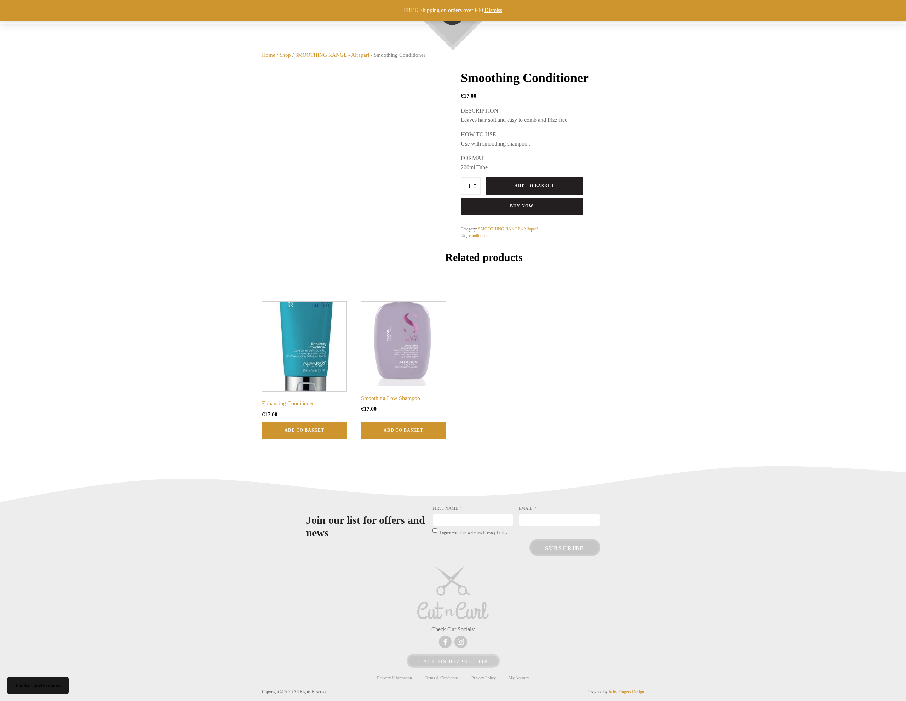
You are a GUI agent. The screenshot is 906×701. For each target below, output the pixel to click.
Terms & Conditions (442, 678)
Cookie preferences (38, 685)
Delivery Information (394, 678)
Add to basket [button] (304, 430)
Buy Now (521, 206)
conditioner (478, 235)
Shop (285, 55)
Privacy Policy (483, 678)
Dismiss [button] (493, 10)
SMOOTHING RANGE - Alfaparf (332, 55)
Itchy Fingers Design (626, 691)
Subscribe (564, 548)
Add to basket (534, 185)
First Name (445, 508)
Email (525, 508)
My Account (519, 678)
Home (268, 55)
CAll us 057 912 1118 (453, 662)
